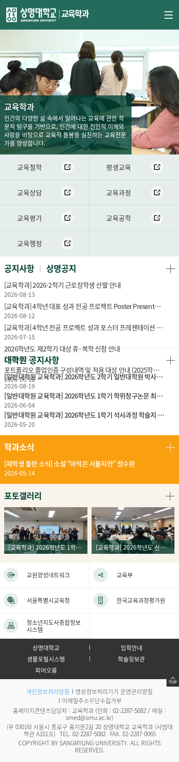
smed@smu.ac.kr (89, 717)
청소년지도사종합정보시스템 (54, 625)
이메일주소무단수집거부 (92, 700)
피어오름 (46, 670)
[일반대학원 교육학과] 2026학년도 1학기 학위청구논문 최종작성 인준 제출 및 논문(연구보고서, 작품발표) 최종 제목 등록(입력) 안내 (84, 396)
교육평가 (29, 218)
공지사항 (19, 268)
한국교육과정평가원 (141, 600)
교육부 (125, 574)
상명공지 (61, 268)
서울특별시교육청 (48, 600)
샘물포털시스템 (46, 659)
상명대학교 (46, 647)
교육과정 (118, 192)
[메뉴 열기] (168, 14)
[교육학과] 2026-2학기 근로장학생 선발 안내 (62, 285)
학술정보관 (131, 659)
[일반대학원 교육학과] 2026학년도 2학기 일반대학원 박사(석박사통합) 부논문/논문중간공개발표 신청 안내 (84, 376)
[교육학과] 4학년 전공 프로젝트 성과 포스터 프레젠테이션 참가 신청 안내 (84, 327)
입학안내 (131, 647)
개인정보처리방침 (48, 691)
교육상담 (29, 192)
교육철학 (29, 167)
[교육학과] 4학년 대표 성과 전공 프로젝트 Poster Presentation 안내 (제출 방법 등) (84, 306)
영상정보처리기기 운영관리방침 (114, 691)
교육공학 (118, 218)
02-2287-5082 (129, 710)
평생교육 (118, 167)
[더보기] (170, 268)
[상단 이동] (173, 680)
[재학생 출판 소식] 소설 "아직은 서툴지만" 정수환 (69, 463)
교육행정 (29, 243)
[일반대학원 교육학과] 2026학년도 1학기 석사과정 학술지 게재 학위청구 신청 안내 (84, 415)
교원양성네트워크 (48, 574)
